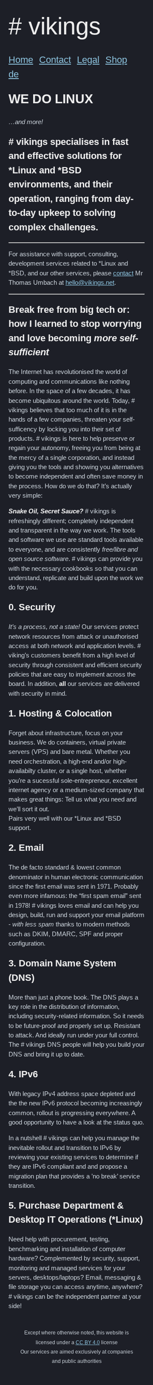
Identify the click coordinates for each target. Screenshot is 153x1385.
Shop (116, 59)
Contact (55, 59)
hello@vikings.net (89, 282)
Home (20, 59)
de (13, 74)
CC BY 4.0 (88, 1342)
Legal (88, 59)
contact (123, 273)
